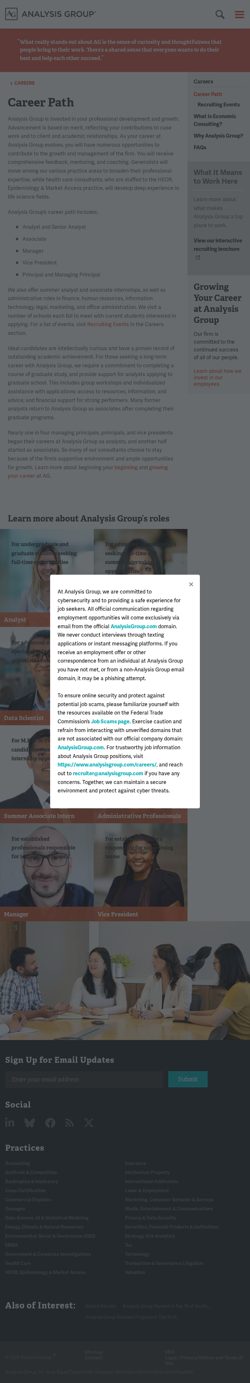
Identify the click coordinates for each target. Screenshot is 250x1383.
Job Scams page (110, 721)
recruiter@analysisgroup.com (108, 773)
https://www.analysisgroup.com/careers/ (107, 765)
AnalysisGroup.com (134, 626)
